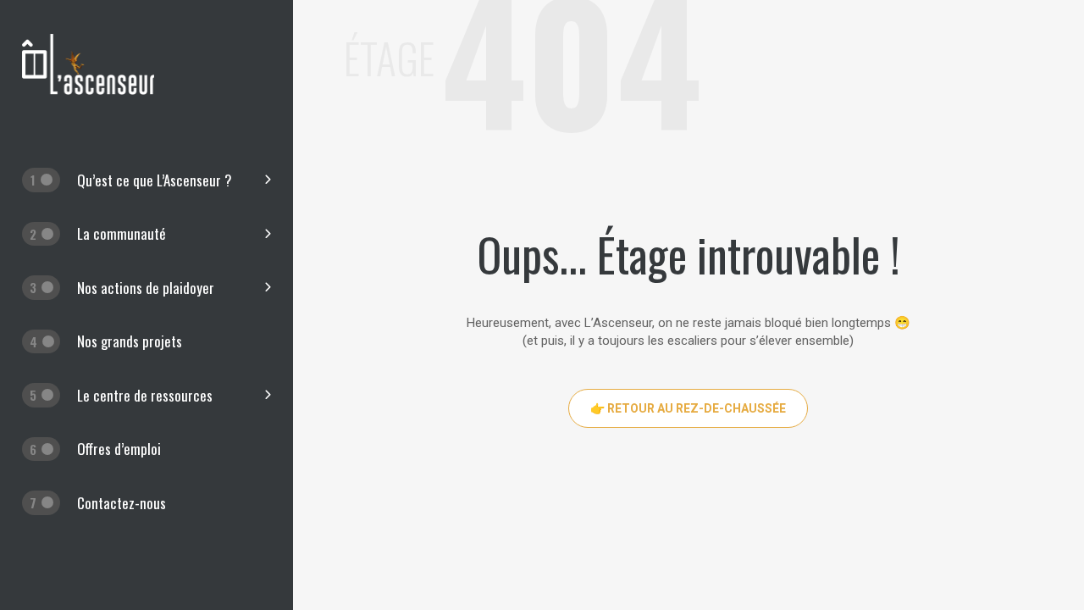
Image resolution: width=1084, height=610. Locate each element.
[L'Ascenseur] (88, 90)
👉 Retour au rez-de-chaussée (688, 408)
